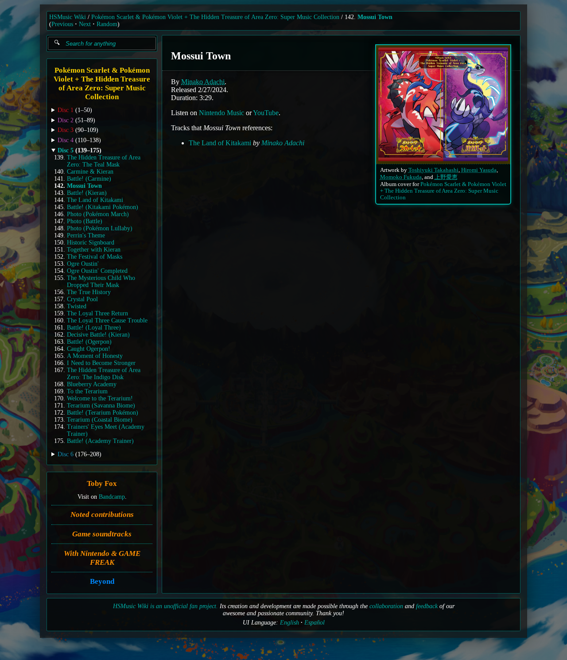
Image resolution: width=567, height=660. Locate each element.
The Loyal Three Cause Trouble (107, 320)
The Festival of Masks (94, 256)
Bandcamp (112, 496)
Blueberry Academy (92, 384)
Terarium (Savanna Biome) (101, 405)
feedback (427, 606)
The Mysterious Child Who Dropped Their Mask (101, 281)
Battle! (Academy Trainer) (100, 441)
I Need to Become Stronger (101, 363)
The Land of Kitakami (95, 200)
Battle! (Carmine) (89, 178)
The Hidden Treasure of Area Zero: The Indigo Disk (103, 373)
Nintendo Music (221, 112)
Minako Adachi (203, 81)
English (289, 622)
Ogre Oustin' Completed (97, 271)
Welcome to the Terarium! (100, 398)
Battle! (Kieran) (87, 193)
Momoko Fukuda (401, 177)
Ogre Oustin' (83, 263)
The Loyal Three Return (97, 313)
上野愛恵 (446, 177)
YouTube (266, 112)
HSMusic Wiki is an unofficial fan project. (165, 606)
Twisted (76, 306)
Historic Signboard (90, 242)
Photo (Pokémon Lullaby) (99, 228)
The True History (89, 292)
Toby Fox (102, 483)
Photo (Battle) (84, 221)
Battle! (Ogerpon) (89, 341)
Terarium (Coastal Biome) (99, 419)
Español (314, 622)
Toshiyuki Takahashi (433, 170)
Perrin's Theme (86, 235)
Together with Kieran (93, 249)
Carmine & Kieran (90, 171)
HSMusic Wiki (67, 17)
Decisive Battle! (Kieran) (98, 334)
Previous (62, 24)
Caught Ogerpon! (88, 349)
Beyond (102, 581)
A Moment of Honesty (95, 356)
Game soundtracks (102, 533)
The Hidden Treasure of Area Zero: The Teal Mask (103, 161)
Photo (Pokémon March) (98, 214)
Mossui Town (374, 17)
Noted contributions (102, 514)
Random (107, 24)
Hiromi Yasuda (479, 170)
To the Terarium (87, 391)
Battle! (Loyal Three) (94, 327)
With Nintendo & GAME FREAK (102, 557)
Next (85, 24)
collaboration (386, 606)
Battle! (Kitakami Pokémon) (102, 207)
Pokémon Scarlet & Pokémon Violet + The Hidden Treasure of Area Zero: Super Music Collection (215, 17)
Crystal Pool (82, 299)
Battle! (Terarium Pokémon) (102, 412)
